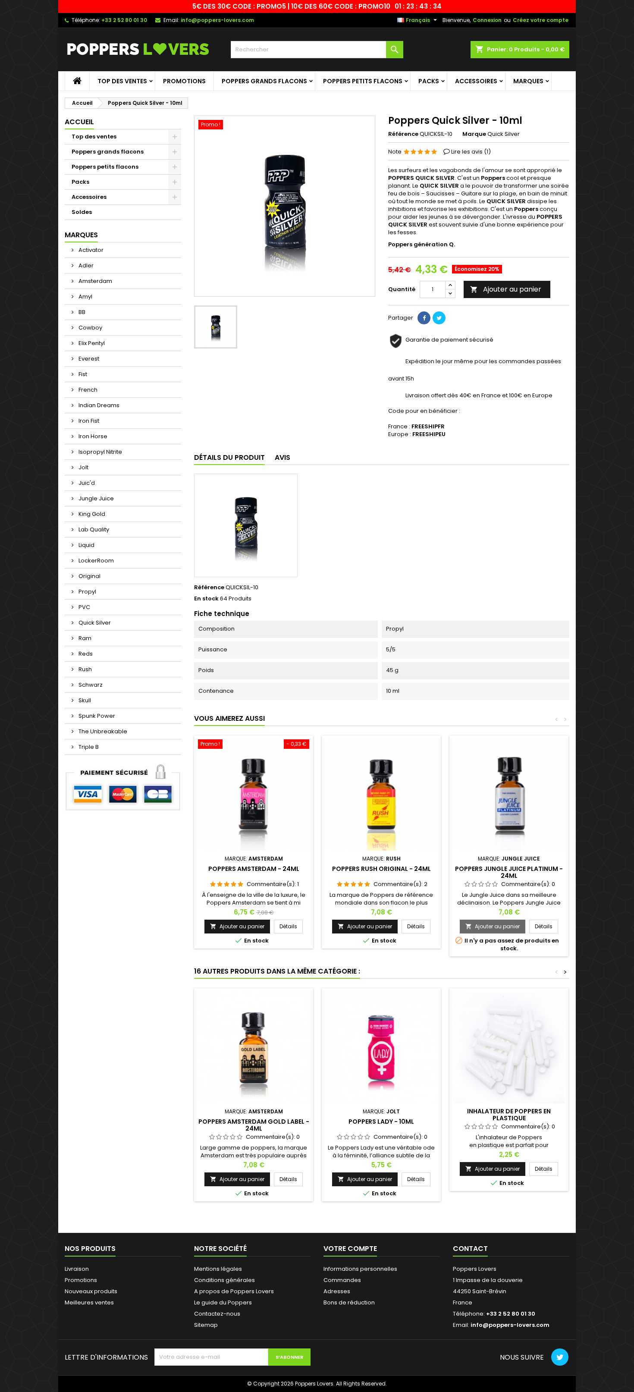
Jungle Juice (95, 498)
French (87, 390)
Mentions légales (218, 1269)
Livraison (77, 1269)
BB (81, 312)
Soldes (82, 212)
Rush (84, 669)
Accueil (79, 122)
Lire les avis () (471, 152)
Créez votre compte (540, 20)
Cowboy (89, 328)
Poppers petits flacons (362, 81)
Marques (528, 81)
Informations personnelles (360, 1269)
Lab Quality (93, 529)
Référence (403, 134)
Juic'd (86, 483)
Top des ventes (122, 81)
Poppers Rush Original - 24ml (381, 868)
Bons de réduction (349, 1302)
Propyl (86, 592)
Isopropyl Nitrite (99, 452)
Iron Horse (92, 436)
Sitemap (206, 1325)
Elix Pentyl (91, 343)
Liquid (85, 545)
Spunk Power (96, 716)
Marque (474, 134)
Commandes (342, 1280)
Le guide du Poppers (223, 1302)
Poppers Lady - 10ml (381, 1121)
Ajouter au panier (505, 289)
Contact (470, 1249)
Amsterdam (94, 281)
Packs (428, 81)
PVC (83, 607)
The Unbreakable (102, 731)
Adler (85, 265)
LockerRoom (95, 560)
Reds (85, 654)
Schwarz (90, 685)
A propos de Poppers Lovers (234, 1291)
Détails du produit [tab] (229, 457)
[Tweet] (439, 317)
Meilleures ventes (89, 1302)
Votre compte (350, 1249)
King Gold (91, 514)
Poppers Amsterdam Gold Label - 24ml (253, 1125)
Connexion (487, 20)
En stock (206, 599)
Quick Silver (94, 623)
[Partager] (423, 317)
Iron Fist (88, 421)
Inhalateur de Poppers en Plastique (509, 1114)
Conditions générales (224, 1280)
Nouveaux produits (91, 1291)
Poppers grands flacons (264, 81)
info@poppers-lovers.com (217, 20)
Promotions (184, 81)
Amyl (84, 296)
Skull (84, 700)
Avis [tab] (282, 457)
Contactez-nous (217, 1314)
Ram (84, 638)
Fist (82, 374)
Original (88, 576)
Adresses (336, 1291)
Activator (90, 250)
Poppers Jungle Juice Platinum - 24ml (509, 872)
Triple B (88, 747)
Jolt (82, 467)
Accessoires (476, 81)
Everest (88, 359)
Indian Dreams (98, 405)
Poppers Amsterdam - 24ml (253, 868)
